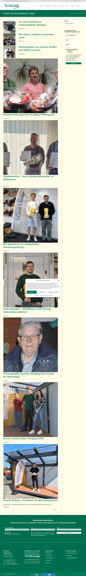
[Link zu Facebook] (80, 1)
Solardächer (48, 560)
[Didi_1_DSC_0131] (30, 344)
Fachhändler (70, 50)
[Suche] (81, 6)
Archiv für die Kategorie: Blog (19, 13)
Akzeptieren (31, 292)
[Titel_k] (30, 409)
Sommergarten (48, 555)
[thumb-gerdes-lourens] (9, 52)
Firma (67, 39)
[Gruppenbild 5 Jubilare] (9, 39)
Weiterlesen (22, 28)
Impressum (51, 295)
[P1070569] (9, 27)
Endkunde (69, 52)
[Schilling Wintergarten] (11, 6)
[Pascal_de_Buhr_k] (30, 471)
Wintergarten (48, 553)
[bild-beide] (30, 215)
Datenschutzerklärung (44, 295)
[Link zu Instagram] (82, 1)
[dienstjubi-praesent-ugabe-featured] (30, 85)
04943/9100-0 (8, 0)
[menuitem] (34, 6)
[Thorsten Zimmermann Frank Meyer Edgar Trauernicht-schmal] (30, 147)
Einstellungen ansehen (54, 292)
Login (71, 1)
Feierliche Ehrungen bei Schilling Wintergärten (29, 114)
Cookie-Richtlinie (36, 295)
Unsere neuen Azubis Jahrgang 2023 (23, 438)
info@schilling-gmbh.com (22, 0)
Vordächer (47, 562)
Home (67, 1)
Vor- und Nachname (71, 35)
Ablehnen (42, 292)
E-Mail (67, 44)
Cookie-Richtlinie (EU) (71, 558)
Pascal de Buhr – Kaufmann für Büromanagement (30, 500)
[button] (58, 280)
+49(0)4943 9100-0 (10, 560)
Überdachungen (49, 558)
